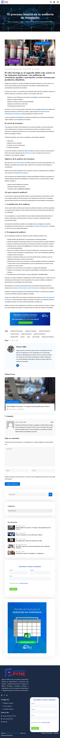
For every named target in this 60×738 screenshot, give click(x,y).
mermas (22, 337)
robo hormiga (15, 109)
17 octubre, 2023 (21, 539)
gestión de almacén (26, 334)
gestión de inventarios (39, 334)
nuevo (28, 337)
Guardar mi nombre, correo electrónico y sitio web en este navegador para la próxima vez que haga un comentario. (30, 478)
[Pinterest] (17, 340)
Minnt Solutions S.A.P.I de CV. (12, 733)
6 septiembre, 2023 (22, 544)
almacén (27, 246)
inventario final (14, 337)
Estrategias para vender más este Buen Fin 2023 (29, 541)
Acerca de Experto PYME (9, 716)
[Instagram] (4, 695)
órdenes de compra (30, 153)
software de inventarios (41, 226)
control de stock (14, 334)
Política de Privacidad (46, 733)
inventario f (42, 274)
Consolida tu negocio (18, 22)
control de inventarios (44, 331)
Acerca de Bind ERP (8, 719)
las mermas (30, 101)
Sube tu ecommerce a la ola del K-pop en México (29, 535)
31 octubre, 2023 (21, 533)
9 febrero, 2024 (21, 526)
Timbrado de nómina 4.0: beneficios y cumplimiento (30, 553)
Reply (51, 422)
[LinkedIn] (15, 340)
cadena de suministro (30, 331)
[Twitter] (13, 340)
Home (9, 22)
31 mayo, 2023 (21, 551)
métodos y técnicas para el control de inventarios (26, 288)
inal (46, 274)
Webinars (5, 722)
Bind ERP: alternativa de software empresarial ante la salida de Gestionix (33, 547)
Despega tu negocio (8, 703)
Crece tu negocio (7, 706)
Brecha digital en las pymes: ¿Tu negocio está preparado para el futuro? (28, 406)
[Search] (51, 2)
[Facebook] (10, 340)
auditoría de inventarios (16, 331)
